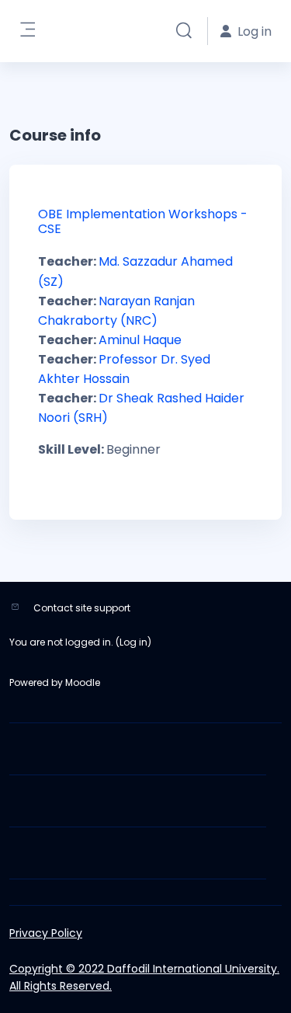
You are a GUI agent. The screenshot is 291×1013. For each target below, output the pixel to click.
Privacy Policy (45, 933)
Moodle (82, 682)
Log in (133, 642)
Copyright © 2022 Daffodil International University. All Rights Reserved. (144, 977)
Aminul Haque (140, 340)
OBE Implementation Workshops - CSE (143, 221)
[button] (184, 31)
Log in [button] (254, 31)
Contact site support (81, 607)
